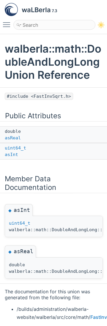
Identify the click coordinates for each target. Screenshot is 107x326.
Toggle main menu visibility (7, 24)
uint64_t (15, 148)
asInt (11, 154)
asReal (13, 138)
